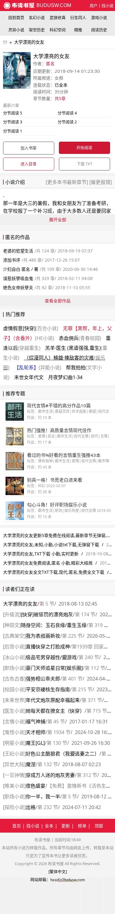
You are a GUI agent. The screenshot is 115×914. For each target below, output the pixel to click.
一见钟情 (14, 775)
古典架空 (14, 635)
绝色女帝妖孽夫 (18, 287)
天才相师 (35, 732)
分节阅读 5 (12, 113)
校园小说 (14, 689)
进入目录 (28, 163)
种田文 (12, 625)
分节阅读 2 (67, 122)
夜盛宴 (35, 785)
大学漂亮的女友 (29, 42)
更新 (65, 826)
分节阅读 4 (67, 113)
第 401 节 (72, 678)
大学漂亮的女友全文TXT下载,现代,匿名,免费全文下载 (53, 572)
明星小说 (14, 743)
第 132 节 (47, 764)
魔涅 (31, 764)
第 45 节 (56, 721)
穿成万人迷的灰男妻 (50, 775)
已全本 (61, 85)
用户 (94, 5)
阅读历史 (99, 29)
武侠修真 (58, 17)
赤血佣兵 (80, 338)
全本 (49, 826)
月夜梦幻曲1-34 (65, 377)
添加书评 (11, 260)
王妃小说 (14, 753)
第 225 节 (72, 635)
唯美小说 (14, 785)
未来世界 (14, 700)
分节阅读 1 (12, 131)
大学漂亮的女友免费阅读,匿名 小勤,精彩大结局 (48, 563)
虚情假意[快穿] (30, 328)
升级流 (12, 614)
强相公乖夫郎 (43, 678)
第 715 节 (96, 710)
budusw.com (53, 5)
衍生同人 (78, 17)
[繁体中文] (57, 871)
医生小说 (14, 710)
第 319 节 (98, 625)
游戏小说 (99, 17)
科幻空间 (58, 29)
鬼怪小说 (14, 732)
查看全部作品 (58, 301)
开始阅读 (84, 147)
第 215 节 (82, 689)
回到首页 (16, 17)
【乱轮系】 (37, 367)
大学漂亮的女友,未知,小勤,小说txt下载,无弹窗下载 (51, 544)
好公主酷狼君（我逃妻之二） (62, 753)
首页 (16, 826)
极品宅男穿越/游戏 (51, 657)
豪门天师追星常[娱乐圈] (54, 668)
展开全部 (57, 219)
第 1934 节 (59, 732)
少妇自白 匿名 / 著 (20, 269)
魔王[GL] (35, 743)
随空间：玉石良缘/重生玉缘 (53, 625)
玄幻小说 (37, 17)
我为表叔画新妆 (43, 635)
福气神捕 (35, 721)
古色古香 (14, 678)
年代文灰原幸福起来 (53, 700)
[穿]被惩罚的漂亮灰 (47, 614)
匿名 (50, 63)
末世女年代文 (29, 377)
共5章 (60, 98)
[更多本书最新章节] (67, 182)
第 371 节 (92, 700)
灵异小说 (16, 29)
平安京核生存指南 (48, 689)
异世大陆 (14, 764)
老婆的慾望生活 (18, 251)
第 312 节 (87, 775)
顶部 (98, 826)
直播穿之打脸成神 (48, 646)
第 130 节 (57, 743)
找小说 (107, 5)
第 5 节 (46, 603)
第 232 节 (47, 807)
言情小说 (14, 721)
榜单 (82, 826)
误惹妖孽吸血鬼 (18, 278)
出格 (31, 807)
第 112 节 (95, 668)
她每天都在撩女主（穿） (55, 710)
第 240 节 (89, 657)
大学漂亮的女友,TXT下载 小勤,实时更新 (41, 554)
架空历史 (37, 29)
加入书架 (28, 148)
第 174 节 (85, 614)
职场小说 (14, 668)
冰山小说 (14, 657)
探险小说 (14, 807)
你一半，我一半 (43, 796)
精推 (78, 29)
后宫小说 (14, 646)
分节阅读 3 (12, 122)
